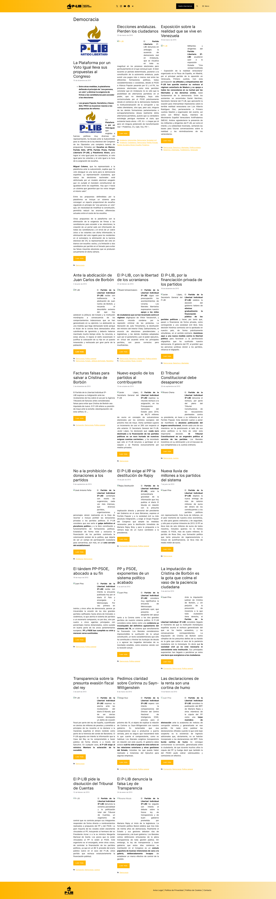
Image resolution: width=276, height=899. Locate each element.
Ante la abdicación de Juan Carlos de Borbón (93, 277)
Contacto (207, 890)
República (109, 361)
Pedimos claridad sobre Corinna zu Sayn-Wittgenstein (138, 683)
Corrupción (80, 425)
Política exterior (195, 147)
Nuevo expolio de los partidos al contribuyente (135, 377)
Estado (87, 361)
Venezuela (194, 150)
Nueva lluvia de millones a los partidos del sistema (181, 475)
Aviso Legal (158, 890)
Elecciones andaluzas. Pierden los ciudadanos (137, 28)
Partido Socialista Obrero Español (129, 145)
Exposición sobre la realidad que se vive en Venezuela (181, 31)
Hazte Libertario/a (185, 6)
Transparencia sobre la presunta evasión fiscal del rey (93, 683)
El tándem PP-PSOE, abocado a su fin (91, 570)
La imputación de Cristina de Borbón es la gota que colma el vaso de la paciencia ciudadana (180, 577)
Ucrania (139, 361)
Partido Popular (152, 142)
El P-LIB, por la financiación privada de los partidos (181, 279)
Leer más (79, 258)
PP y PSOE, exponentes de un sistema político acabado (133, 575)
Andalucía (123, 140)
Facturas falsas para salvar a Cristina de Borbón (91, 377)
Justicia (175, 458)
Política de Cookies (193, 890)
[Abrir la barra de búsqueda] (197, 6)
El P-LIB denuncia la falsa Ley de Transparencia (134, 783)
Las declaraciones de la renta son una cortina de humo (180, 683)
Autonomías (132, 140)
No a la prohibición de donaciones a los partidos (92, 475)
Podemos (145, 145)
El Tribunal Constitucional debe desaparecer (178, 377)
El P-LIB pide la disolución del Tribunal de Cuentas (93, 783)
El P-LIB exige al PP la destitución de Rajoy (136, 473)
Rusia (133, 361)
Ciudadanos (132, 142)
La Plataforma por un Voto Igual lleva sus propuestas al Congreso (91, 69)
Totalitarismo (185, 150)
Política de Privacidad (174, 890)
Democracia (80, 265)
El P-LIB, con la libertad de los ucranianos (137, 277)
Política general (90, 358)
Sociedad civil (152, 140)
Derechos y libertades (181, 147)
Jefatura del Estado (98, 361)
